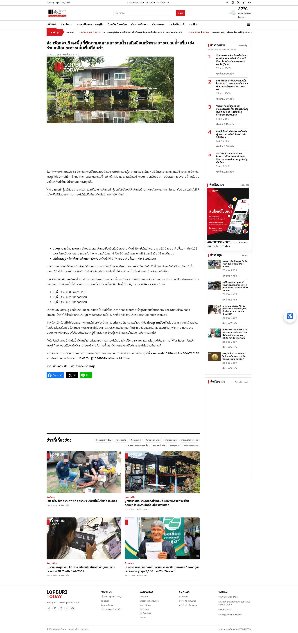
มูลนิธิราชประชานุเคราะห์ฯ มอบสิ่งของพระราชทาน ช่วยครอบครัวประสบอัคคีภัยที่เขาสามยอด (157, 503)
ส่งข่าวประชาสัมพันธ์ (187, 601)
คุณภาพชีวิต (130, 497)
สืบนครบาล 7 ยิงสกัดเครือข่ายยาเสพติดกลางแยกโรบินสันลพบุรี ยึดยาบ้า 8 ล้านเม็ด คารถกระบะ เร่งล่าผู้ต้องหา (232, 60)
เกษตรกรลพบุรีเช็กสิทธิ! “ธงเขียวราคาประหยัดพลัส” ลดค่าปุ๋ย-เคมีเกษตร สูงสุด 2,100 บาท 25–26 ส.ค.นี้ (162, 569)
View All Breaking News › (239, 32)
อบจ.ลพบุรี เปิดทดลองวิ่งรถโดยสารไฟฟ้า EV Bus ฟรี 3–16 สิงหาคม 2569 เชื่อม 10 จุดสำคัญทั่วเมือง (232, 158)
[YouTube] (249, 2)
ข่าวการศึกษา (139, 24)
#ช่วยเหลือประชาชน (189, 440)
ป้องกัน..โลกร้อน (117, 24)
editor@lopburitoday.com (230, 614)
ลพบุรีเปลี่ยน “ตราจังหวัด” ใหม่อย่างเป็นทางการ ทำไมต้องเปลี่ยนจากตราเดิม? (234, 356)
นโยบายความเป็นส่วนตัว (111, 609)
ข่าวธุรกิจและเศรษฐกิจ (90, 24)
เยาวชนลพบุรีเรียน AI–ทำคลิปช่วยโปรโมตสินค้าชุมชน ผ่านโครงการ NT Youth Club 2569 (81, 569)
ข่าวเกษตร (158, 24)
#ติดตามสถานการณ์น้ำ (138, 445)
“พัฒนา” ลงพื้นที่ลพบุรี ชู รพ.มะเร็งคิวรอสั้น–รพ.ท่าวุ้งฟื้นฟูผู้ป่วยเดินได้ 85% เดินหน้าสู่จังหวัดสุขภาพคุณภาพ (232, 110)
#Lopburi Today (103, 440)
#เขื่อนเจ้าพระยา (191, 445)
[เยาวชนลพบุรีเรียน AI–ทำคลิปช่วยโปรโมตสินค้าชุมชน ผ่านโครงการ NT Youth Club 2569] (84, 538)
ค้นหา (180, 13)
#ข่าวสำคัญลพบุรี (152, 440)
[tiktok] (244, 2)
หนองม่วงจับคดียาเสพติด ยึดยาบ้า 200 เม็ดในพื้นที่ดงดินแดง (82, 501)
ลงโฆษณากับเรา (136, 2)
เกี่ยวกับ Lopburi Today (111, 596)
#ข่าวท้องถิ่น (121, 440)
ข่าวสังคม (66, 24)
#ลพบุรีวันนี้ (174, 445)
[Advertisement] (123, 145)
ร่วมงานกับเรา (163, 2)
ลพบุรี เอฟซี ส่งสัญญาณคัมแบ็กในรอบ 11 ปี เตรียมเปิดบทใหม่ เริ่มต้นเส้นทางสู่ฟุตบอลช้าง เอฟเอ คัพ (232, 85)
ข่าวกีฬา (193, 24)
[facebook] (227, 2)
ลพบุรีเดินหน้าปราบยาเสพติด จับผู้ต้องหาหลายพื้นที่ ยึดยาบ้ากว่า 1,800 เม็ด (231, 134)
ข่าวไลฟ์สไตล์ (176, 24)
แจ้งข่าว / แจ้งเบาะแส (188, 605)
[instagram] (233, 2)
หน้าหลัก (51, 24)
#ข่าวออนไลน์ (170, 440)
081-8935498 (225, 609)
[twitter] (238, 2)
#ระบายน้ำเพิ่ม (159, 445)
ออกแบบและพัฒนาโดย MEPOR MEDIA (235, 629)
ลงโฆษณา (183, 596)
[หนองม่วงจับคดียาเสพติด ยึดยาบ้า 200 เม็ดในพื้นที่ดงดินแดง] (84, 472)
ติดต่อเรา (150, 2)
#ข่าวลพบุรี (136, 440)
